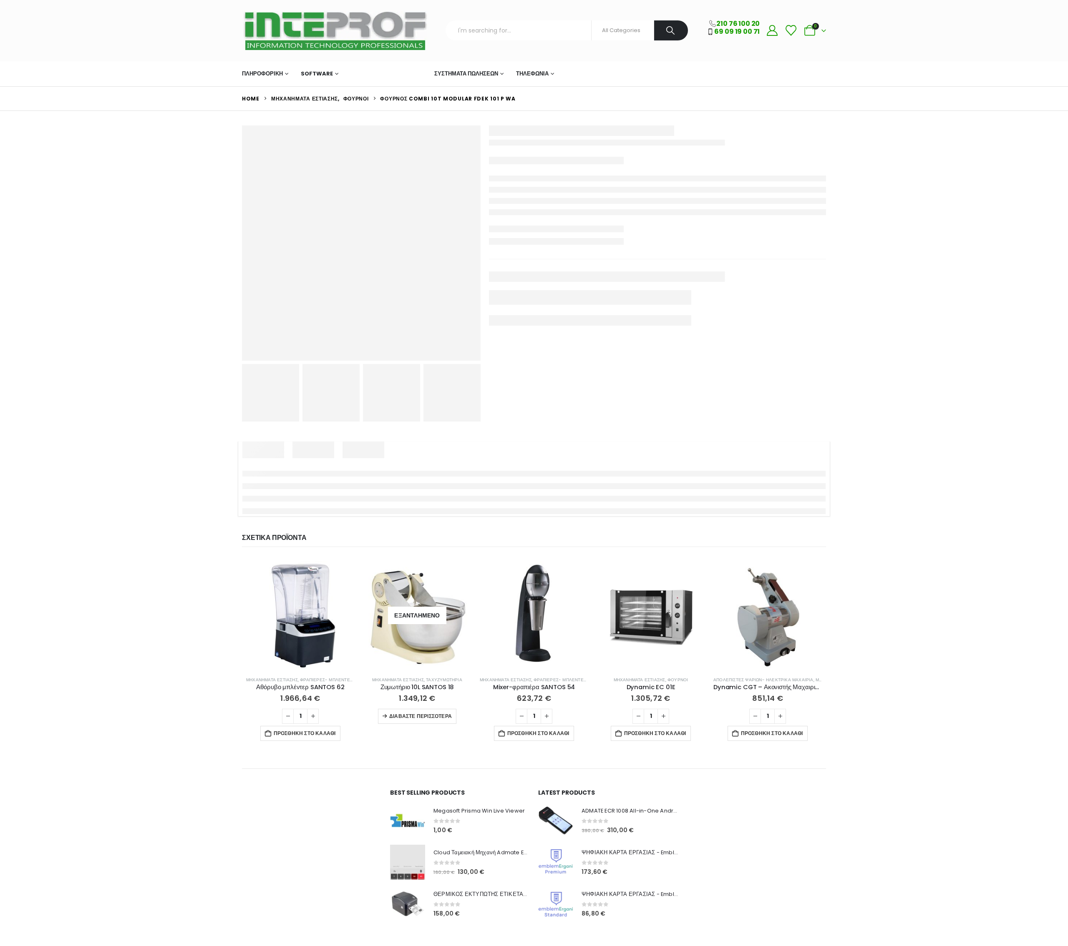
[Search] (671, 30)
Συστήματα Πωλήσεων (466, 74)
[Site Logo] (334, 30)
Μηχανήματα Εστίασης (383, 74)
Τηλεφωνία (532, 74)
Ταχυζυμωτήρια (444, 680)
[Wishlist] (790, 30)
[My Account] (772, 30)
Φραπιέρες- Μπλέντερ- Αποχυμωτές (343, 680)
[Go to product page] (300, 615)
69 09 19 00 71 (737, 31)
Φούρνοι (678, 680)
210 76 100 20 (738, 23)
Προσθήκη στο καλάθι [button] (305, 733)
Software (317, 74)
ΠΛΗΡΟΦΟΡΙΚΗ (262, 74)
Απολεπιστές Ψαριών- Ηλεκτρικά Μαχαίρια (763, 680)
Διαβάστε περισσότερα (420, 716)
